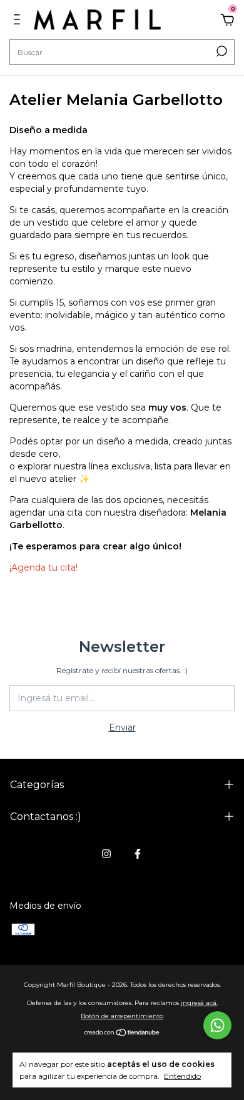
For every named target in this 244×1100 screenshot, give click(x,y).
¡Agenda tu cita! (43, 567)
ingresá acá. (199, 1003)
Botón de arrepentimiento (122, 1016)
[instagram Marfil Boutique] (106, 854)
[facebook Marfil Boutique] (138, 854)
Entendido (182, 1076)
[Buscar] (220, 51)
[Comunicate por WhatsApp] (217, 1025)
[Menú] (19, 21)
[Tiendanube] (122, 1033)
